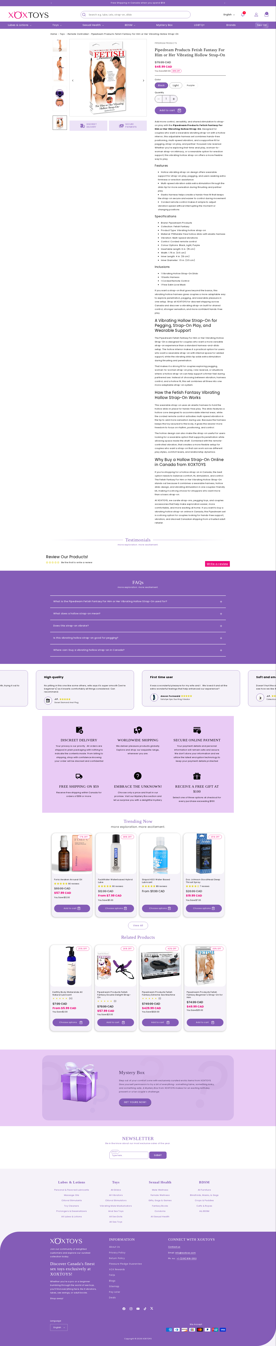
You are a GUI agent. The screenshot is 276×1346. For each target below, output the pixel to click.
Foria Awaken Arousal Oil (68, 879)
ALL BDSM (204, 1211)
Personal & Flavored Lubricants (71, 1189)
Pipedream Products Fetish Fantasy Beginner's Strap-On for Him (205, 995)
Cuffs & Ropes (204, 1205)
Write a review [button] (217, 564)
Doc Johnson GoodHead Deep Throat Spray (203, 881)
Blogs (112, 1280)
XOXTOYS (147, 1338)
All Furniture (204, 1189)
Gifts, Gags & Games (160, 1200)
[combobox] (136, 14)
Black (161, 85)
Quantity (159, 92)
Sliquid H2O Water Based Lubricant (156, 881)
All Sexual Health (160, 1216)
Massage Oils (71, 1195)
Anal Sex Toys (116, 1211)
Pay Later (114, 1292)
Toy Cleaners (71, 1205)
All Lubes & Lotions (71, 1216)
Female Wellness (160, 1195)
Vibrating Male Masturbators (116, 1205)
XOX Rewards (117, 1269)
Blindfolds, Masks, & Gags (204, 1195)
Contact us (174, 1246)
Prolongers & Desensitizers (71, 1211)
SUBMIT (158, 1155)
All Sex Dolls (116, 1216)
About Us (114, 1246)
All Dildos (116, 1189)
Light (176, 85)
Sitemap (114, 1286)
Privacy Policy (117, 1252)
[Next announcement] (224, 3)
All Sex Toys (115, 1221)
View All (138, 925)
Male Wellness (160, 1189)
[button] (266, 14)
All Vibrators (116, 1195)
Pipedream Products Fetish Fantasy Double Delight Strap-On (114, 995)
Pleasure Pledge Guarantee (125, 1263)
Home (53, 33)
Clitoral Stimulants (71, 1200)
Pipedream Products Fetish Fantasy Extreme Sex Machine (158, 993)
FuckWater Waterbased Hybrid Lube (115, 881)
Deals (112, 1297)
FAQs (112, 1275)
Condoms (160, 1211)
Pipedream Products (166, 43)
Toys (62, 33)
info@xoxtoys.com (185, 1252)
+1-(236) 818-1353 (186, 1258)
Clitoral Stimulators (116, 1200)
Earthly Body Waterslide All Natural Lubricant (67, 993)
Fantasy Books (160, 1205)
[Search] (84, 14)
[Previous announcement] (51, 3)
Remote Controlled (78, 33)
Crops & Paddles (204, 1200)
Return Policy (117, 1258)
